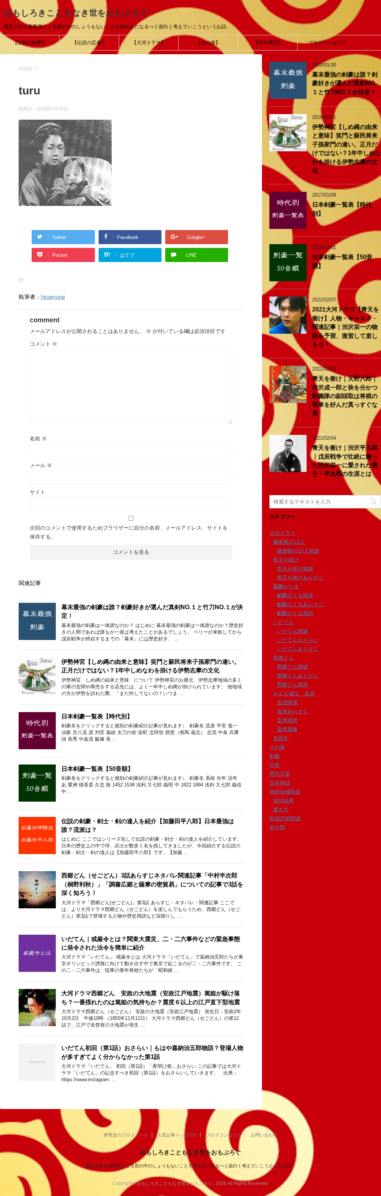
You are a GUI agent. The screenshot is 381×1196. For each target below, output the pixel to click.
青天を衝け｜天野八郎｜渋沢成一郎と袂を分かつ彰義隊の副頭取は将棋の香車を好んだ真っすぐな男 (345, 396)
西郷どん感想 (292, 685)
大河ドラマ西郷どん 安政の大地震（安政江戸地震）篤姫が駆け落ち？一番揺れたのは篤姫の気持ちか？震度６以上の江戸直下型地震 (150, 997)
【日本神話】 (267, 42)
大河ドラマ (282, 533)
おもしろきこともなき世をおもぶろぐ (76, 12)
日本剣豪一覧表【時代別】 (97, 716)
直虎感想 (287, 720)
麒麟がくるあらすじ (300, 604)
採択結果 (283, 801)
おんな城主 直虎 (294, 693)
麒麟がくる (286, 586)
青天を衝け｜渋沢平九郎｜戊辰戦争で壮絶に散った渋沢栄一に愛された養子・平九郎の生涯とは (345, 461)
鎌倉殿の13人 (289, 542)
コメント (43, 344)
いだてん (283, 622)
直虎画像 (287, 729)
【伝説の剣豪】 (30, 42)
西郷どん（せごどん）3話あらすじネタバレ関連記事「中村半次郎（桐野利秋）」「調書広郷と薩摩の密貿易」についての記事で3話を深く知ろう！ (152, 884)
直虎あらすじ (292, 711)
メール (41, 465)
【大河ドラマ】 (149, 42)
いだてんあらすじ (297, 649)
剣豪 (274, 756)
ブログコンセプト (327, 42)
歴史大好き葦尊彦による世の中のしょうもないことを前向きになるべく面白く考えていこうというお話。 (190, 1165)
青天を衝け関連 (295, 569)
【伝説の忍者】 (89, 42)
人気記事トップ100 (176, 1135)
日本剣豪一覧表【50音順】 (97, 769)
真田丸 (281, 738)
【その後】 (208, 42)
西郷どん (283, 658)
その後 (277, 747)
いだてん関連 (292, 631)
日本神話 (279, 783)
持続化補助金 (285, 792)
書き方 (281, 809)
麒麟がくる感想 (295, 613)
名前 (38, 439)
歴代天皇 (279, 774)
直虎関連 (287, 702)
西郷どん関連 (292, 667)
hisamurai (53, 297)
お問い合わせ (264, 1135)
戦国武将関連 (285, 818)
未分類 (277, 827)
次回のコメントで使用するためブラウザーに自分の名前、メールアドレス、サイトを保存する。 (129, 532)
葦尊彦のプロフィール (125, 1135)
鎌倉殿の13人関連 (298, 551)
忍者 (274, 765)
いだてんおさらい (297, 640)
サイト (37, 492)
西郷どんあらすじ (297, 676)
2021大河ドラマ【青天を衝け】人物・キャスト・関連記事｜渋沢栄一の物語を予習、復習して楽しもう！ (345, 327)
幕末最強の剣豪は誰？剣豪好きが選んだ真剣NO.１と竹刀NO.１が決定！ (345, 83)
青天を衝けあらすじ (300, 578)
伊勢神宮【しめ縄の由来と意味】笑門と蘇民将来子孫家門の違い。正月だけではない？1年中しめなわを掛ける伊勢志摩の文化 (150, 666)
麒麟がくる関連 (295, 595)
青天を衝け (286, 560)
